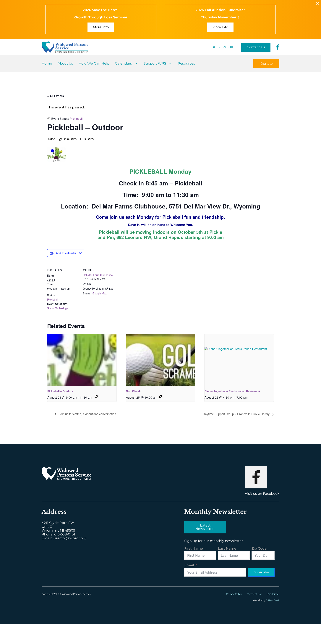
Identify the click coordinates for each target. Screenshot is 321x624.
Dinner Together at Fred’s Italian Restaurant (232, 391)
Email (189, 565)
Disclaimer (273, 594)
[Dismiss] (317, 3)
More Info (101, 27)
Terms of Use (254, 594)
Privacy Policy (234, 594)
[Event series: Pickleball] (96, 396)
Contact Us (256, 47)
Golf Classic (133, 391)
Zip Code (259, 549)
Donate (266, 64)
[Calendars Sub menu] (136, 63)
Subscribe (261, 572)
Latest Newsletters (205, 527)
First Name (193, 549)
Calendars (123, 63)
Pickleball (52, 299)
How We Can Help (94, 63)
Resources (186, 63)
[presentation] (81, 360)
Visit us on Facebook (262, 494)
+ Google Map (98, 293)
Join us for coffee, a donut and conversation (87, 414)
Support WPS (155, 63)
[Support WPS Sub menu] (170, 63)
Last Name (227, 549)
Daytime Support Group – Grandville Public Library (236, 414)
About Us (65, 63)
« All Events (55, 96)
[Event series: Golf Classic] (160, 396)
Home (47, 63)
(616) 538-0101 (224, 47)
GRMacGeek (272, 600)
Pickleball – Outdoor (60, 391)
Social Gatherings (57, 308)
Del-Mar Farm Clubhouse (98, 275)
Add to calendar (66, 253)
